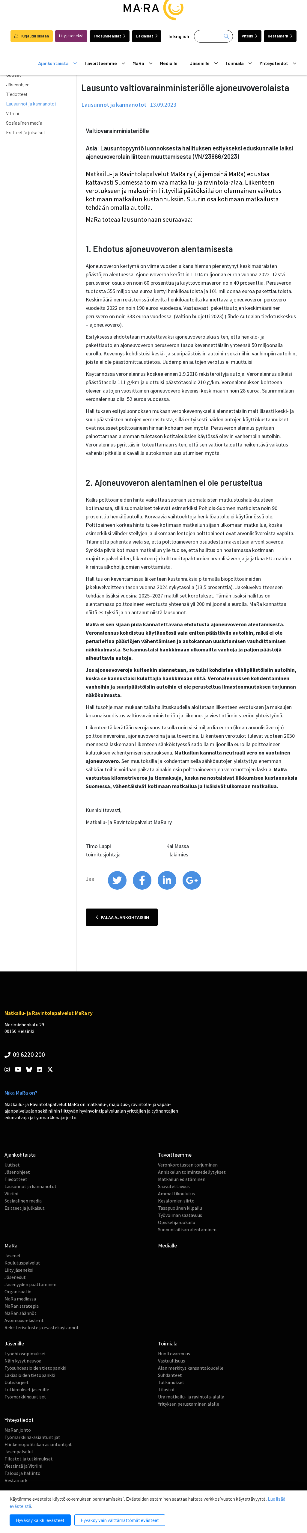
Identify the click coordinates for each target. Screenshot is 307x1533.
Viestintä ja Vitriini (23, 1466)
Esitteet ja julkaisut (25, 132)
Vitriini (247, 35)
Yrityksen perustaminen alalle (188, 1404)
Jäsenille (199, 63)
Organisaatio (17, 1291)
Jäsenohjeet (18, 84)
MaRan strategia (21, 1306)
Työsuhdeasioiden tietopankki (35, 1368)
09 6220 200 (28, 1054)
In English (178, 36)
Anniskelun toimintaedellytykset (192, 1172)
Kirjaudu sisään (34, 35)
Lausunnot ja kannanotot (31, 103)
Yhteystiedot (273, 63)
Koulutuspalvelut (22, 1263)
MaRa (138, 63)
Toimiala (234, 63)
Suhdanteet (170, 1375)
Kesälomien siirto (176, 1201)
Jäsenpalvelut (19, 1451)
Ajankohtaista (53, 63)
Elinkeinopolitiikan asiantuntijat (38, 1444)
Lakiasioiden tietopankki (29, 1375)
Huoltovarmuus (174, 1354)
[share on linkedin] (167, 888)
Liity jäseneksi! (71, 35)
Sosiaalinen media (24, 123)
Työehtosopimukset (25, 1354)
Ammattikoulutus (176, 1193)
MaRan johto (17, 1430)
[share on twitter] (117, 888)
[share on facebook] (142, 888)
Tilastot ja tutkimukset (28, 1459)
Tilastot (166, 1389)
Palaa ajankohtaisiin (124, 917)
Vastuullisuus (171, 1361)
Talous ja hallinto (22, 1473)
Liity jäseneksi (18, 1270)
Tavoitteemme (100, 63)
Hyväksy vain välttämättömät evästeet (120, 1520)
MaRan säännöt (20, 1313)
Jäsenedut (15, 1277)
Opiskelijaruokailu (176, 1222)
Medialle (168, 63)
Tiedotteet (17, 94)
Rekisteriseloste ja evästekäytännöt (41, 1327)
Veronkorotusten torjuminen (188, 1165)
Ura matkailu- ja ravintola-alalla (191, 1397)
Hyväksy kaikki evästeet (40, 1520)
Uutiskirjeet (16, 1382)
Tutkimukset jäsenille (26, 1389)
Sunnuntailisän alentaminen (187, 1229)
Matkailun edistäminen (181, 1179)
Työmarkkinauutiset (25, 1397)
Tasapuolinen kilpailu (180, 1208)
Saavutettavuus (174, 1186)
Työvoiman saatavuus (180, 1215)
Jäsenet (12, 1256)
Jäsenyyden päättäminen (30, 1284)
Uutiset (12, 1165)
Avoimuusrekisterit (24, 1320)
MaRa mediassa (20, 1299)
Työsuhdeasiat (107, 35)
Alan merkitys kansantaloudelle (190, 1368)
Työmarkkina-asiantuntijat (32, 1437)
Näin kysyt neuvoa (22, 1361)
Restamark (278, 35)
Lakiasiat (144, 35)
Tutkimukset (171, 1382)
